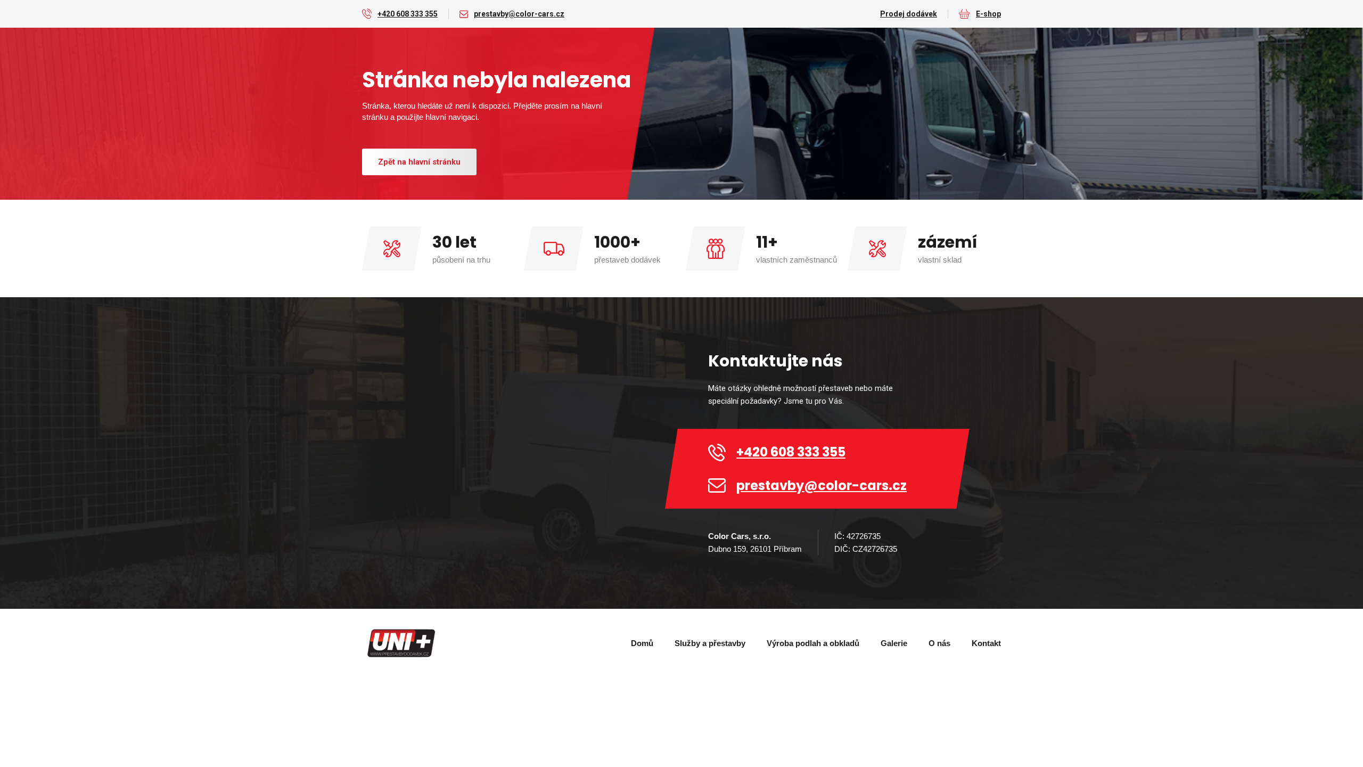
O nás (939, 643)
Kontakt (986, 643)
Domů (642, 643)
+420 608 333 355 (407, 14)
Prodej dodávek (908, 14)
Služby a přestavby (710, 643)
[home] (402, 643)
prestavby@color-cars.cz (519, 14)
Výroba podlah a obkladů (813, 643)
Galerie (894, 643)
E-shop (988, 14)
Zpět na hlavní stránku (419, 162)
